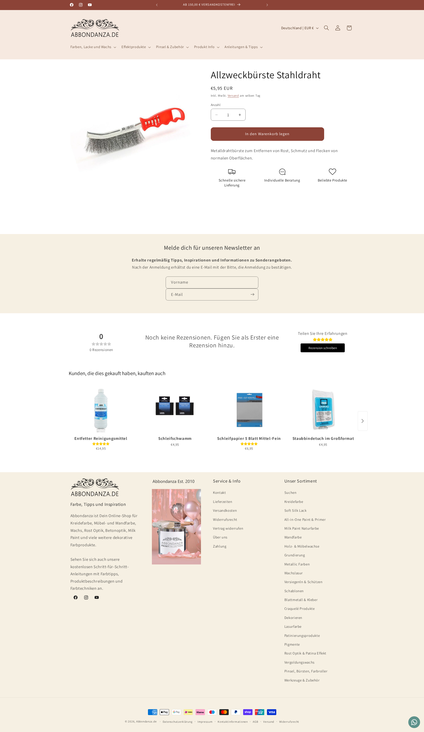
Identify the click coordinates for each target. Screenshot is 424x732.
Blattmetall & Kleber (301, 599)
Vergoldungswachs (299, 662)
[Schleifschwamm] (175, 409)
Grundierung (294, 555)
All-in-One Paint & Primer (305, 519)
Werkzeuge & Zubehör (302, 680)
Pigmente (292, 644)
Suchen (290, 492)
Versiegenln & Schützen (303, 581)
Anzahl (216, 104)
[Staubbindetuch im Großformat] (323, 409)
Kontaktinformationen (233, 721)
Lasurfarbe (293, 626)
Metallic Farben (297, 564)
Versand (233, 95)
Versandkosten (225, 510)
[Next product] (363, 421)
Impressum (205, 721)
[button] (92, 47)
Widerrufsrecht (225, 519)
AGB (255, 721)
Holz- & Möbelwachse (301, 546)
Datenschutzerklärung (178, 721)
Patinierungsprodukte (302, 635)
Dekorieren (293, 617)
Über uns (220, 537)
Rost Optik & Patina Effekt (305, 653)
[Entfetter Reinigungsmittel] (101, 409)
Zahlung (219, 546)
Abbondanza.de (146, 721)
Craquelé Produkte (299, 608)
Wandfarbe (293, 537)
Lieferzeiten (222, 501)
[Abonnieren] (252, 294)
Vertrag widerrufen (228, 528)
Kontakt (219, 492)
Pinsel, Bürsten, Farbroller (306, 671)
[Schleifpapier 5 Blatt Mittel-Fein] (249, 409)
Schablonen (294, 590)
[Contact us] (414, 722)
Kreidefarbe (293, 501)
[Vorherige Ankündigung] (156, 5)
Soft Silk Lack (295, 510)
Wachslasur (293, 573)
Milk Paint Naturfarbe (301, 528)
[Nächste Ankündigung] (267, 5)
